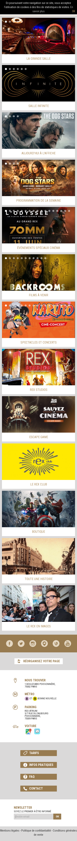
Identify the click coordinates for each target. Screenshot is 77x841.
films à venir (38, 295)
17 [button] (69, 211)
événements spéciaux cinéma (38, 248)
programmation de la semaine (38, 200)
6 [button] (26, 69)
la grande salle (38, 59)
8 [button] (34, 211)
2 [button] (10, 22)
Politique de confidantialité (36, 830)
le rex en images (38, 626)
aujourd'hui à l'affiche (38, 153)
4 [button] (18, 22)
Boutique (38, 532)
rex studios (38, 390)
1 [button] (6, 22)
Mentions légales (9, 830)
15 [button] (61, 211)
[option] (38, 36)
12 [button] (49, 211)
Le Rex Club (38, 484)
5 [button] (22, 22)
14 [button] (57, 211)
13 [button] (53, 211)
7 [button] (30, 211)
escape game (38, 437)
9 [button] (37, 211)
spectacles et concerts (39, 342)
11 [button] (45, 211)
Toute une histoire (39, 579)
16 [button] (65, 211)
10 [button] (41, 211)
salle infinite (38, 106)
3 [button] (14, 22)
